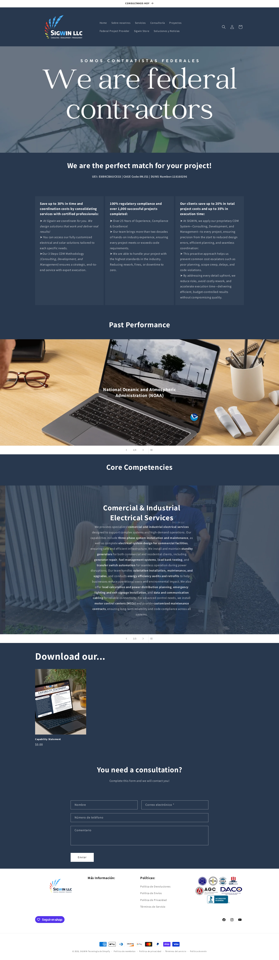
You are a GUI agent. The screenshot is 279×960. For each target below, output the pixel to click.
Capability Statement (48, 739)
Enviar (82, 857)
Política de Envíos (151, 893)
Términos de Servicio (153, 906)
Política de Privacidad (153, 900)
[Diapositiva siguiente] (143, 450)
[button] (224, 27)
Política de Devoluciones (155, 886)
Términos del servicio (175, 951)
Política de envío (198, 951)
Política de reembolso (125, 951)
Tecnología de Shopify (99, 951)
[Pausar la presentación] (152, 450)
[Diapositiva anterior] (126, 450)
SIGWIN (83, 951)
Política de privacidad (150, 951)
